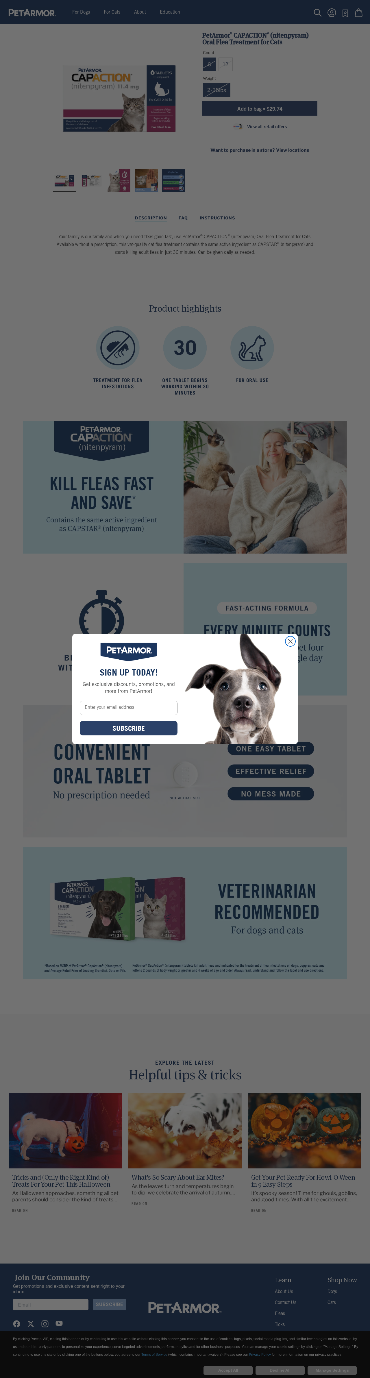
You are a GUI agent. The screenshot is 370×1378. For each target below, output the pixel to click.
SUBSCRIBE (128, 728)
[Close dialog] (290, 641)
